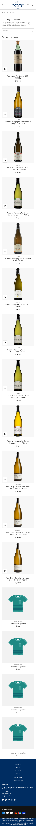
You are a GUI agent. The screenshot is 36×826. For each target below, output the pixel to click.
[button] (4, 5)
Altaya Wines (9, 809)
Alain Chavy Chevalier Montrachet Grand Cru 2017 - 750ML (18, 488)
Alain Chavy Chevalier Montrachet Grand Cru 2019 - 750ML (18, 533)
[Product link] (18, 61)
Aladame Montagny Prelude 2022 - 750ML (18, 305)
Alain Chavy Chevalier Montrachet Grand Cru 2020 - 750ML (18, 579)
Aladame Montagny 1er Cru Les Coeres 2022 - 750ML (18, 396)
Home (3, 12)
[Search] (31, 31)
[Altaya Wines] (18, 5)
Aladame (18, 119)
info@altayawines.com (8, 796)
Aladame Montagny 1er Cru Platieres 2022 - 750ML (18, 260)
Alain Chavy (18, 484)
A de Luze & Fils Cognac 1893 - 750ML (18, 77)
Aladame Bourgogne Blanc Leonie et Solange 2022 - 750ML (18, 123)
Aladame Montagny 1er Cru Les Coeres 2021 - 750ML (18, 351)
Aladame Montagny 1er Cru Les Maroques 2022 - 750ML (18, 442)
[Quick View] (5, 69)
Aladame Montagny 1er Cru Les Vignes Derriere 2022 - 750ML (18, 214)
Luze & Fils (18, 74)
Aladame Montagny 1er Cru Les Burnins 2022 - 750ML (18, 168)
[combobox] (15, 31)
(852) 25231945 (6, 794)
